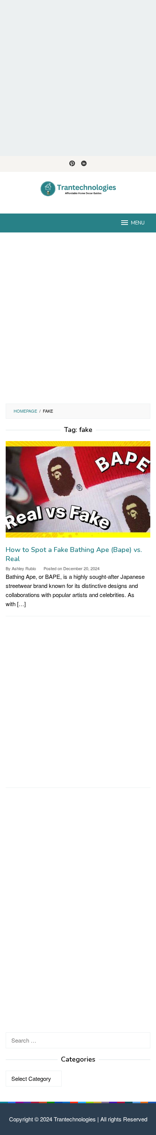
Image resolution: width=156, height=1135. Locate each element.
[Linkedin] (84, 164)
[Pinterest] (72, 164)
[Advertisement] (78, 78)
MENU (138, 223)
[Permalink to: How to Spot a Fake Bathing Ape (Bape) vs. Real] (78, 492)
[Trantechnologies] (78, 188)
